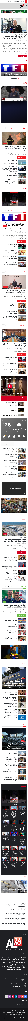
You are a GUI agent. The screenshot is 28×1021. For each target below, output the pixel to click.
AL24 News (4, 1010)
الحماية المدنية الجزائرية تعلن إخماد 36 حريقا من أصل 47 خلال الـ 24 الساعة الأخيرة (14, 148)
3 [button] (16, 78)
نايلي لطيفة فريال (22, 537)
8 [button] (11, 78)
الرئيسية (23, 1012)
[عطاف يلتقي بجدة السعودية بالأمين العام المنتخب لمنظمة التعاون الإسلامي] (22, 371)
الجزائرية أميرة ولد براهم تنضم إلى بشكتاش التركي (10, 625)
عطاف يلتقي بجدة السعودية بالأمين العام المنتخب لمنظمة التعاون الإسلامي (10, 371)
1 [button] (18, 78)
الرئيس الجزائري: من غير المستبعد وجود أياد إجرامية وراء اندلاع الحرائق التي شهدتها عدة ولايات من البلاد (9, 169)
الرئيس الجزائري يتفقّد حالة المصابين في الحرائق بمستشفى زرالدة (10, 449)
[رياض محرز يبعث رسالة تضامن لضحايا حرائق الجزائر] (22, 632)
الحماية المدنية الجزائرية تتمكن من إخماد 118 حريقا (10, 467)
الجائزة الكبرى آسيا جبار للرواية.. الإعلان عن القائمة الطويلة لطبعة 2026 (10, 698)
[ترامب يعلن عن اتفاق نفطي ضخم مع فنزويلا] (22, 305)
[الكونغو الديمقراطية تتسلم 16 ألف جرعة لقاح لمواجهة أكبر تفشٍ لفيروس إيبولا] (14, 739)
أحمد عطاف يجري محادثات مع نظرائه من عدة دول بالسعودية (10, 364)
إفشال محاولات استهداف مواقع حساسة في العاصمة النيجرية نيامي (10, 252)
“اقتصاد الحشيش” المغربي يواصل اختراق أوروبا (11, 245)
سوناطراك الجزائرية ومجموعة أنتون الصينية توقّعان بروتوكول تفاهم (15, 291)
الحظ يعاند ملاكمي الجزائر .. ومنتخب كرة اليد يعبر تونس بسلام (10, 638)
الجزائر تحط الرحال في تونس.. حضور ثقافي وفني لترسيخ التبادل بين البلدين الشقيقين (10, 710)
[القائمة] (1, 6)
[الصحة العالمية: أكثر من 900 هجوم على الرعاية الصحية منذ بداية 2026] (22, 771)
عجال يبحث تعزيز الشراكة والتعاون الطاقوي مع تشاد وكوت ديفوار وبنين (10, 579)
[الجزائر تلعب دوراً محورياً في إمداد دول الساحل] (22, 359)
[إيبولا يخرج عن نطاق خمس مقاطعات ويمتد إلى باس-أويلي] (22, 765)
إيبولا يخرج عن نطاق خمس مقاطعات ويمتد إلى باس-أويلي (10, 764)
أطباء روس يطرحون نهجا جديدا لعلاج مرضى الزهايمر (10, 752)
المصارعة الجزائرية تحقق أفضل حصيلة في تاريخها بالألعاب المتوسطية (10, 620)
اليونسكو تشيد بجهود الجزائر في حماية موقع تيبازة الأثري (10, 716)
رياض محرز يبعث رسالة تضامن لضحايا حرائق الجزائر (10, 631)
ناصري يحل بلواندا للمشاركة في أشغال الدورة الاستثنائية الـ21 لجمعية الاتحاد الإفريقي (9, 181)
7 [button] (12, 78)
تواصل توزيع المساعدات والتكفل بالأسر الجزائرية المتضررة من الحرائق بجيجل (10, 474)
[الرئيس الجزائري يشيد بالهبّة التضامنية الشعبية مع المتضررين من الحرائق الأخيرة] (14, 25)
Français (10, 1014)
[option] (14, 70)
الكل (12, 128)
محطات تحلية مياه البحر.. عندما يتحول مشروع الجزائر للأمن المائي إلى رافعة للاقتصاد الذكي (15, 541)
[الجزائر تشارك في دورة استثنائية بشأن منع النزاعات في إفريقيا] (22, 264)
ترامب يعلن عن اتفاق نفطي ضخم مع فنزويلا (10, 305)
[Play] (14, 199)
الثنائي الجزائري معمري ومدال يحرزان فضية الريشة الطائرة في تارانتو (15, 606)
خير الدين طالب (23, 34)
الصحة (19, 1014)
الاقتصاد (4, 1012)
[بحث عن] (26, 6)
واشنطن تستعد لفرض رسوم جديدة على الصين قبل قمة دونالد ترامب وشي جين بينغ (10, 559)
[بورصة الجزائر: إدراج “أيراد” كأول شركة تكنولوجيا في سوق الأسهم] (14, 886)
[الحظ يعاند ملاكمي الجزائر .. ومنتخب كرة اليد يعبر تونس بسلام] (22, 638)
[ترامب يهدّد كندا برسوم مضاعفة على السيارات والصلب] (22, 572)
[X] (6, 996)
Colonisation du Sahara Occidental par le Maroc (14, 1)
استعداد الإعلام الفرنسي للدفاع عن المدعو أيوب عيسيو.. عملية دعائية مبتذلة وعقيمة (15, 74)
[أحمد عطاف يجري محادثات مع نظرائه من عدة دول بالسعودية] (22, 365)
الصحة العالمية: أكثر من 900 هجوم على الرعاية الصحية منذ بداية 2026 (10, 771)
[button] (12, 805)
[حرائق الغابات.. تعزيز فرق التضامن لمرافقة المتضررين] (22, 462)
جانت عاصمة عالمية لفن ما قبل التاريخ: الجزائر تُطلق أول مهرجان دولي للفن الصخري (10, 692)
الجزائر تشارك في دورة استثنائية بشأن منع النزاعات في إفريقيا (9, 263)
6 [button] (13, 78)
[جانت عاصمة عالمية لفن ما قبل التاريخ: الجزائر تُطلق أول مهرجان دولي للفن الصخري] (22, 692)
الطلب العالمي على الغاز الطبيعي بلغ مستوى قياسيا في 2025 (9, 317)
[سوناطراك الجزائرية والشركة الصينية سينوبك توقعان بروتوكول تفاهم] (22, 311)
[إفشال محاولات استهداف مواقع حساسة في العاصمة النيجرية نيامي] (22, 252)
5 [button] (14, 78)
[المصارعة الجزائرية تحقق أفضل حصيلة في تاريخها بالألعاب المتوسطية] (22, 620)
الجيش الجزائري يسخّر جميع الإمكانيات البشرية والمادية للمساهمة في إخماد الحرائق (10, 162)
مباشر (20, 1012)
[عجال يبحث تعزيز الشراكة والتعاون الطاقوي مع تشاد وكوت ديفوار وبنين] (22, 578)
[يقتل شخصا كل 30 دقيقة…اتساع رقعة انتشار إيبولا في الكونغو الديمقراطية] (22, 759)
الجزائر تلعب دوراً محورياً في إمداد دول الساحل (10, 358)
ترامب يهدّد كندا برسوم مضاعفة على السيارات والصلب (10, 572)
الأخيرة (20, 444)
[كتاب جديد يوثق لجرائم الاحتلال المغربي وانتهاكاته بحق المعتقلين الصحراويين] (22, 705)
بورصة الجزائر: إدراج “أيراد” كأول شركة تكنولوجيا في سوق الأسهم (14, 890)
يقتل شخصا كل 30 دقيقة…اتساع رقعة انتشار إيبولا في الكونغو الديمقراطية (10, 759)
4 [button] (15, 78)
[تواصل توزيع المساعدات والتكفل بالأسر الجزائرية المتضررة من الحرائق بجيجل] (22, 474)
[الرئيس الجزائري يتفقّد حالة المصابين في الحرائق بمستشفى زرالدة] (22, 450)
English (6, 1014)
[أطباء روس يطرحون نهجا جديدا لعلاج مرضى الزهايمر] (22, 753)
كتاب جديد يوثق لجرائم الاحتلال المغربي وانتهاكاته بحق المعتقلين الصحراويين (10, 704)
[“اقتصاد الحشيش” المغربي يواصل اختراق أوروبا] (22, 246)
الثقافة (22, 1014)
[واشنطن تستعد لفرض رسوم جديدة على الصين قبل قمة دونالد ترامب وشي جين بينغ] (22, 557)
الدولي (9, 210)
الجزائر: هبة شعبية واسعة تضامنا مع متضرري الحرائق (11, 174)
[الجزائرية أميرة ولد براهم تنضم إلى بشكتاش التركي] (22, 626)
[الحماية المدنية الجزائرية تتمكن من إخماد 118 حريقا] (22, 468)
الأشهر (7, 444)
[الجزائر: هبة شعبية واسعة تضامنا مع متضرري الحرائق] (22, 175)
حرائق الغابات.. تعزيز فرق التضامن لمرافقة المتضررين (10, 461)
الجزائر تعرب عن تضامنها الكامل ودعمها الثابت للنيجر (10, 257)
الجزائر (9, 128)
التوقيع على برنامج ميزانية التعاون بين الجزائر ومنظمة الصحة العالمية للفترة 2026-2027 (10, 778)
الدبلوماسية (9, 1012)
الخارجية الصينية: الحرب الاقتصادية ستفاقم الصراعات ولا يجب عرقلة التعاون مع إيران (9, 566)
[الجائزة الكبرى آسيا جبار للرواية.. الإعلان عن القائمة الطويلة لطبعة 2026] (22, 699)
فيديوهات (15, 1014)
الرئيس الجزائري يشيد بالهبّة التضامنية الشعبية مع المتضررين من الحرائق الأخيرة (15, 37)
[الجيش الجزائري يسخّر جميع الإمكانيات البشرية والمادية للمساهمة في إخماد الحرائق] (22, 162)
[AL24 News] (22, 6)
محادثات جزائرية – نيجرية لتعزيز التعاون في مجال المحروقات (14, 344)
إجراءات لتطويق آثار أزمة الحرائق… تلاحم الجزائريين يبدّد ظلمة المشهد (10, 455)
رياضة (9, 586)
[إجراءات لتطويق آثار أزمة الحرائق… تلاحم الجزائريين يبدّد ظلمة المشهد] (22, 456)
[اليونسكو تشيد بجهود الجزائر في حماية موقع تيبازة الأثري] (22, 717)
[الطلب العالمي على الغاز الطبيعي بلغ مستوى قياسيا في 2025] (22, 318)
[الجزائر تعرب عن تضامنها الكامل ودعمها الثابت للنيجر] (22, 258)
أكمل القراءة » (22, 56)
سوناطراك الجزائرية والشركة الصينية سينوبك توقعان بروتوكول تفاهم (10, 311)
